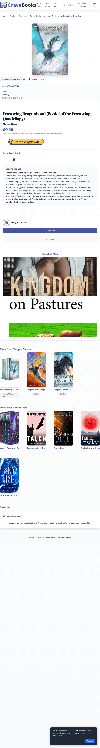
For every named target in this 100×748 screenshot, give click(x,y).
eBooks (12, 16)
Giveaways (68, 5)
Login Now (86, 523)
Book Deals (39, 5)
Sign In (94, 5)
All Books (55, 5)
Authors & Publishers (81, 5)
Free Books (47, 5)
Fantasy (22, 16)
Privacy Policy (58, 735)
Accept (90, 741)
